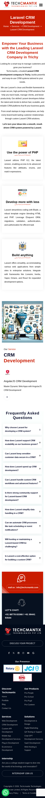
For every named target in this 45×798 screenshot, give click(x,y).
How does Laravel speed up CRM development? (20, 468)
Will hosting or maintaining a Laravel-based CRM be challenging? (18, 543)
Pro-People (29, 693)
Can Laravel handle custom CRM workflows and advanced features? (21, 481)
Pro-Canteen (29, 704)
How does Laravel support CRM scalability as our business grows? (21, 442)
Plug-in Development (10, 743)
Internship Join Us (22, 773)
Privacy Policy (12, 793)
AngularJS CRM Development (20, 381)
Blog (4, 704)
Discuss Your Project (22, 643)
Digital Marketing (31, 728)
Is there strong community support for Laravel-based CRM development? (21, 496)
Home (4, 696)
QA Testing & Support (33, 732)
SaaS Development (32, 743)
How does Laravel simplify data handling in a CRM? (19, 511)
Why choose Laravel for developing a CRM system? (18, 429)
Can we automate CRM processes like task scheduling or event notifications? (21, 526)
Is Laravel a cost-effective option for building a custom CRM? (20, 558)
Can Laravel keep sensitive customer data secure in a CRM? (20, 455)
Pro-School (29, 697)
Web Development (9, 721)
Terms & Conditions (30, 793)
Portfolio (5, 700)
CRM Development (10, 725)
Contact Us (6, 708)
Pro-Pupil (28, 701)
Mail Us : (23, 587)
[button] (5, 792)
